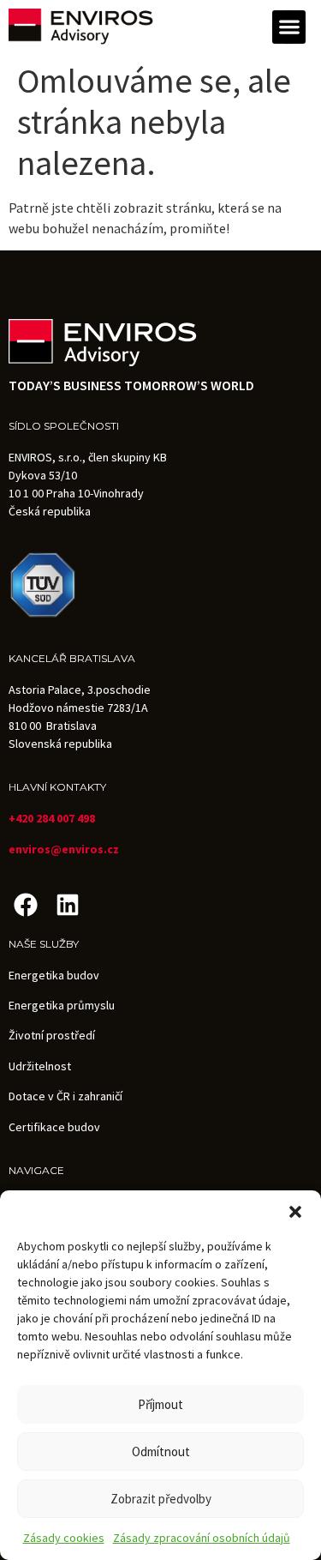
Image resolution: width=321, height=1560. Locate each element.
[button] (295, 1211)
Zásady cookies (63, 1537)
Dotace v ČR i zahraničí (65, 1096)
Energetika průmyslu (62, 1005)
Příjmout (160, 1404)
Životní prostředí (52, 1035)
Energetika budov (54, 975)
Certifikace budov (54, 1127)
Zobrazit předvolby (160, 1499)
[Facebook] (25, 904)
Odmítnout (161, 1451)
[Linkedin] (67, 904)
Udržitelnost (40, 1066)
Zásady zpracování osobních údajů (201, 1537)
